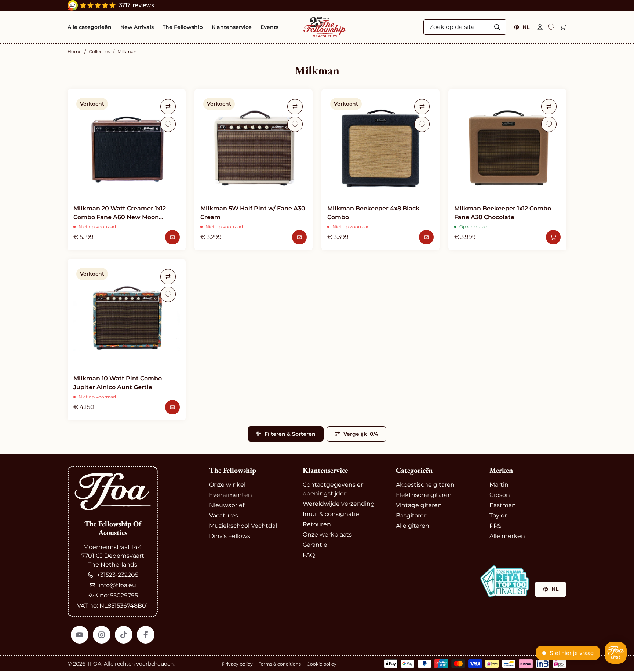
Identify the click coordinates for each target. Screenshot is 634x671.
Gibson (499, 494)
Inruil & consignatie (331, 513)
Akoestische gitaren (425, 484)
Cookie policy (321, 664)
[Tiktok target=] (123, 634)
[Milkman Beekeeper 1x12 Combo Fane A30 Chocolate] (507, 169)
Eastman (502, 505)
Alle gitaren (412, 525)
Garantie (315, 544)
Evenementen (230, 494)
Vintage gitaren (419, 505)
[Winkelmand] (562, 27)
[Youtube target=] (79, 634)
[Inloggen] (540, 27)
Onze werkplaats (327, 534)
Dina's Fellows (229, 535)
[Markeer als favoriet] (168, 124)
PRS (495, 525)
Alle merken (507, 535)
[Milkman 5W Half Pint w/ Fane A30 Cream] (253, 169)
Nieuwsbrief (226, 505)
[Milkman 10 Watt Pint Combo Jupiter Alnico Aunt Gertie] (127, 339)
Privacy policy (237, 664)
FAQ (309, 555)
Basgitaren (412, 515)
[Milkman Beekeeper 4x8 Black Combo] (380, 169)
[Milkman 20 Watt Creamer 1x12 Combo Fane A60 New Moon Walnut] (127, 169)
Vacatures (223, 515)
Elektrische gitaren (424, 494)
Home (74, 51)
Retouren (317, 524)
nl (525, 27)
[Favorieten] (551, 27)
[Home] (325, 27)
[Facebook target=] (145, 634)
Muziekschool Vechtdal (243, 525)
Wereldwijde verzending (339, 503)
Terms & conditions (280, 664)
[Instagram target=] (101, 634)
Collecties (99, 51)
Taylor (498, 515)
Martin (499, 484)
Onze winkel (227, 484)
